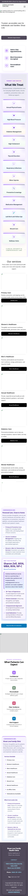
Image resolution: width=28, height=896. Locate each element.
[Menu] (25, 6)
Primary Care (14, 300)
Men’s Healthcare (14, 369)
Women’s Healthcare (14, 333)
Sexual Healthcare (14, 405)
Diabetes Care (14, 440)
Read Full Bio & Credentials (14, 625)
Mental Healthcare (14, 476)
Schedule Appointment (14, 37)
